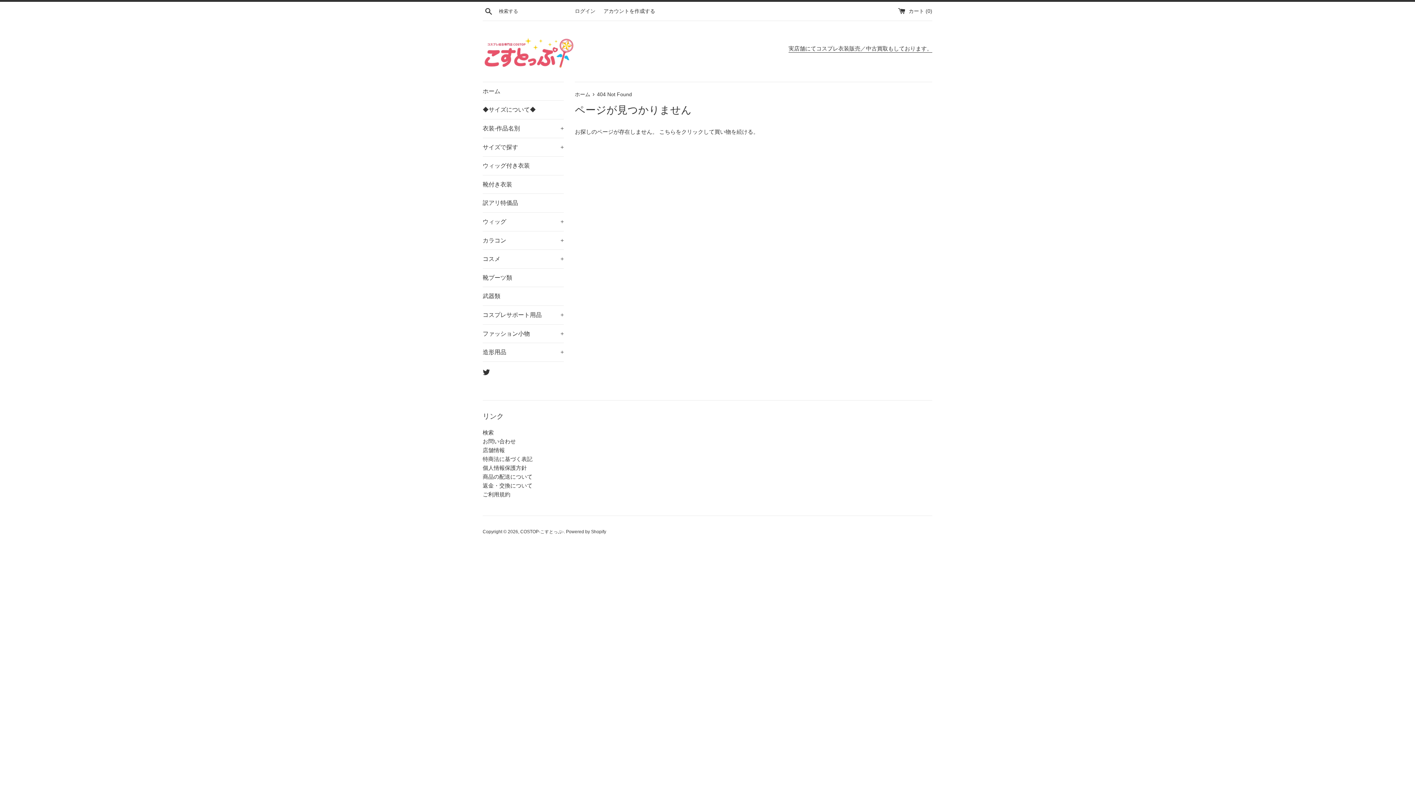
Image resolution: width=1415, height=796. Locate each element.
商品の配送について (507, 477)
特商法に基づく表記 (507, 459)
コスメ (523, 259)
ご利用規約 (496, 494)
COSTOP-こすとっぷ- (542, 531)
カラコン (523, 240)
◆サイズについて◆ (509, 110)
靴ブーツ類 (497, 278)
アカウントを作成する (629, 11)
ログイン (585, 11)
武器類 (491, 296)
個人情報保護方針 (505, 468)
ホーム (491, 91)
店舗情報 (494, 450)
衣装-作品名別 (523, 128)
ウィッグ (523, 222)
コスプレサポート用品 (523, 315)
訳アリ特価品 (500, 203)
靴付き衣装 (497, 184)
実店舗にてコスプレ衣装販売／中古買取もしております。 (860, 48)
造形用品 (523, 352)
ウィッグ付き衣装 (506, 166)
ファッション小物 (523, 334)
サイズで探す (523, 147)
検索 (488, 432)
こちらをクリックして (687, 132)
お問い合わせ (499, 441)
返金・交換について (507, 485)
